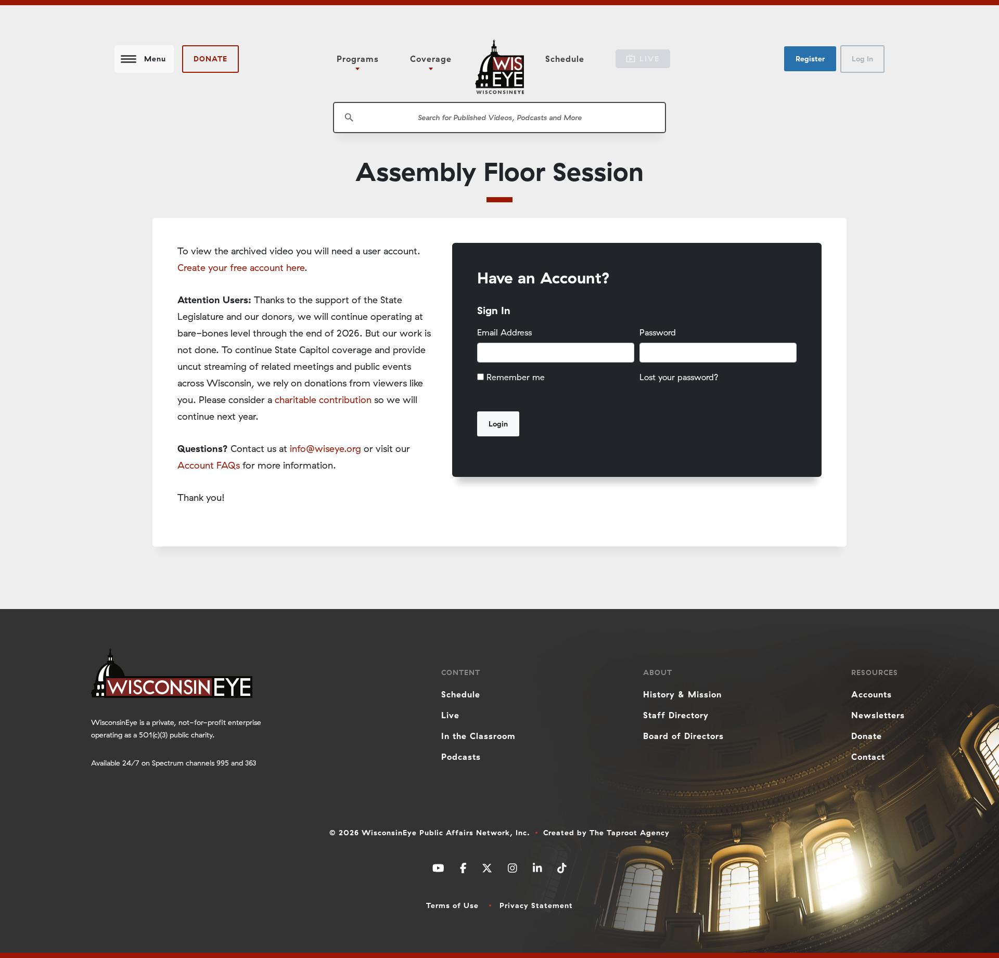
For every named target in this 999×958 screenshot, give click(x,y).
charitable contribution (323, 400)
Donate (210, 58)
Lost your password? (679, 377)
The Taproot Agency (630, 832)
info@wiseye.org (325, 449)
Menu (155, 58)
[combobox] (499, 117)
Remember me (515, 377)
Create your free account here (240, 268)
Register (810, 58)
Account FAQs (208, 465)
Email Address (504, 332)
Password (657, 332)
